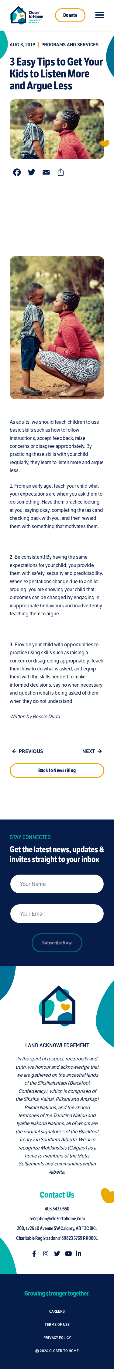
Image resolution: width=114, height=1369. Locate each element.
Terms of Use (57, 1324)
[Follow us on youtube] (68, 1254)
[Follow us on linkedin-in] (79, 1254)
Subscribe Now (57, 943)
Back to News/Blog (57, 770)
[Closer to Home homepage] (57, 1005)
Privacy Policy (57, 1337)
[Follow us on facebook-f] (35, 1254)
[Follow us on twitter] (57, 1254)
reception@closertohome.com (57, 1219)
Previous (31, 751)
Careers (57, 1311)
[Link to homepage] (26, 15)
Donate (70, 15)
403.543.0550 (57, 1209)
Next (88, 751)
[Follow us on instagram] (46, 1254)
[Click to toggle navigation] (99, 15)
